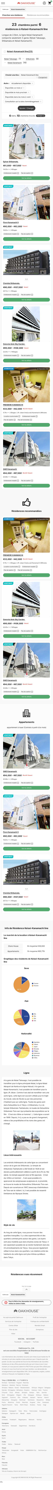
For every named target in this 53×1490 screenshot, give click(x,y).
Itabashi (32, 1397)
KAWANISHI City (31, 1450)
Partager (40, 116)
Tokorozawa (33, 1411)
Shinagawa (10, 1395)
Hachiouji (22, 1400)
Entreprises (40, 1329)
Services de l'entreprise (13, 1321)
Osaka (4, 1442)
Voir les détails (26, 178)
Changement (42, 77)
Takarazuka (5, 1450)
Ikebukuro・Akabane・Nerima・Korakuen (15, 1385)
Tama (16, 1405)
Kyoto (4, 1435)
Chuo (11, 1392)
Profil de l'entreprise (40, 1317)
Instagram (27, 1342)
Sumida (44, 1392)
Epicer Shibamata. (10, 162)
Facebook (17, 1342)
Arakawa (25, 1397)
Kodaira (32, 1405)
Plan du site (13, 1329)
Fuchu (4, 1402)
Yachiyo (39, 1419)
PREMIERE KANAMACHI (13, 405)
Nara (3, 1456)
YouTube (36, 1342)
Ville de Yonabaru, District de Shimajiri (14, 1471)
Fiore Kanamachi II (11, 222)
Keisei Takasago (10, 59)
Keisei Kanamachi (15, 63)
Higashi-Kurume (7, 1405)
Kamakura (32, 1426)
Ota (25, 1395)
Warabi (22, 1413)
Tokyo (4, 1380)
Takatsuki (17, 1444)
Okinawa (5, 1469)
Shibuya (38, 1395)
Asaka (29, 1413)
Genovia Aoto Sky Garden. (14, 344)
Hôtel (13, 1334)
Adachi (46, 1397)
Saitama (4, 1408)
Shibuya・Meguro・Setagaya (41, 1387)
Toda (20, 1411)
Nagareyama (22, 1419)
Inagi (44, 1405)
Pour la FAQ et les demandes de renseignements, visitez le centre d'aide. (26, 1302)
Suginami (5, 1397)
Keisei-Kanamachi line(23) (20, 51)
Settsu (10, 1444)
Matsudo (31, 1419)
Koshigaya (42, 1411)
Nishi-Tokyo (24, 1405)
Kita (19, 1397)
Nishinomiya (42, 1450)
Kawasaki (14, 1426)
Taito (38, 1392)
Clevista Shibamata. (11, 283)
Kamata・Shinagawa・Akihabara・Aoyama (15, 1390)
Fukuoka (4, 1462)
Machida (25, 1402)
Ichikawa (5, 1419)
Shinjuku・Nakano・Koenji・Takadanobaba (15, 1387)
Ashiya (4, 1453)
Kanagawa (5, 1423)
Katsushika (5, 1400)
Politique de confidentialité (40, 1321)
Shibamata (30, 59)
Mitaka (48, 1400)
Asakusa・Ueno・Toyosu (40, 1390)
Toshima (13, 1397)
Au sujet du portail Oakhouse (13, 1317)
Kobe (22, 1450)
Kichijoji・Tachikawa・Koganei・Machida (15, 1383)
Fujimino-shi (14, 1413)
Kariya (4, 1432)
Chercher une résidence (12, 15)
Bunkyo (31, 1392)
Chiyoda (4, 1392)
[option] (26, 141)
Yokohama (5, 1426)
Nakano (46, 1395)
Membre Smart (40, 1325)
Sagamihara (23, 1426)
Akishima (11, 1402)
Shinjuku (24, 1392)
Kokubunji (46, 1402)
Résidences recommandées (38, 15)
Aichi (3, 1429)
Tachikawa (31, 1400)
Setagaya (31, 1395)
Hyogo (4, 1448)
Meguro (18, 1395)
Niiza (25, 1411)
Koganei (32, 1402)
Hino (38, 1402)
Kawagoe (5, 1413)
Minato (17, 1392)
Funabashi (13, 1419)
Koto (3, 1395)
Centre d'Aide (13, 1325)
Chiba (4, 1417)
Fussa (39, 1405)
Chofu (18, 1402)
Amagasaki (14, 1450)
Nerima (39, 1397)
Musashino (40, 1400)
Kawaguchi (12, 1411)
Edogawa (14, 1400)
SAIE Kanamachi (10, 469)
